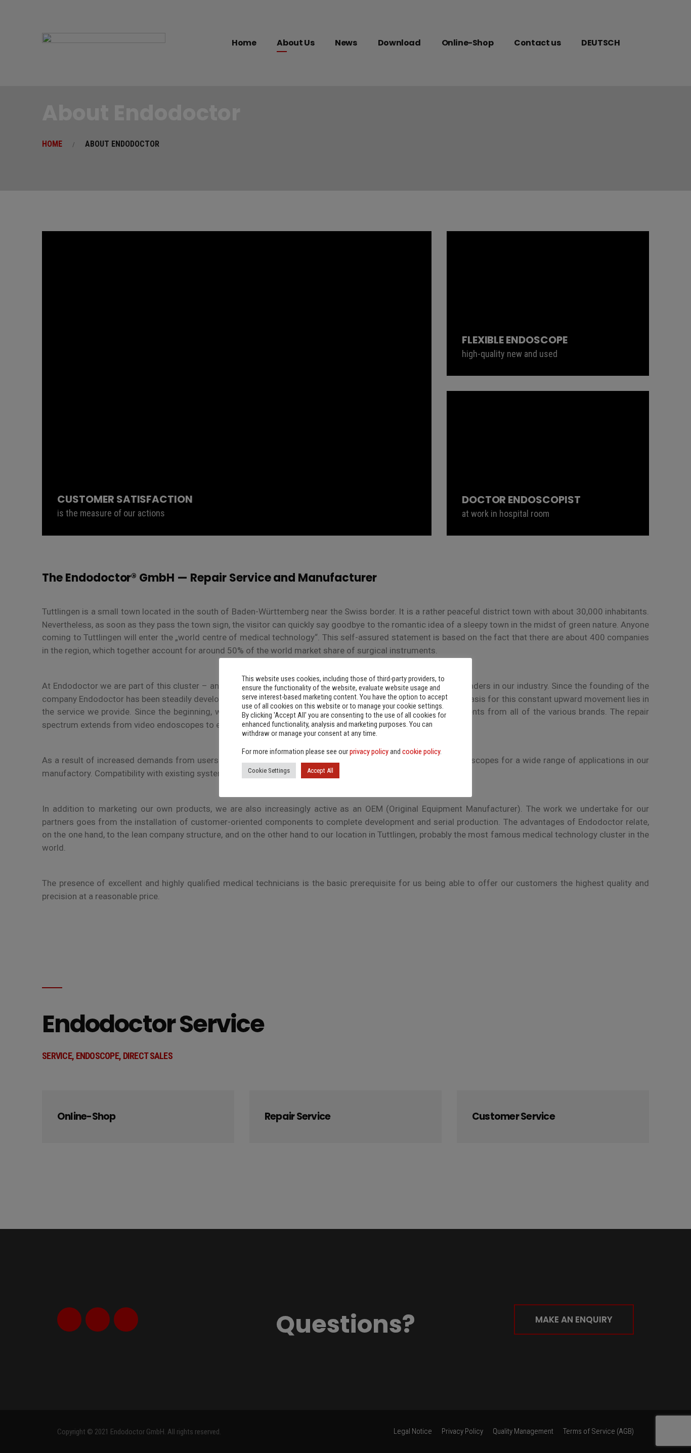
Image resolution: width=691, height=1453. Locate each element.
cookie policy (421, 751)
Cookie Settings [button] (269, 770)
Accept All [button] (320, 770)
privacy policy (369, 751)
